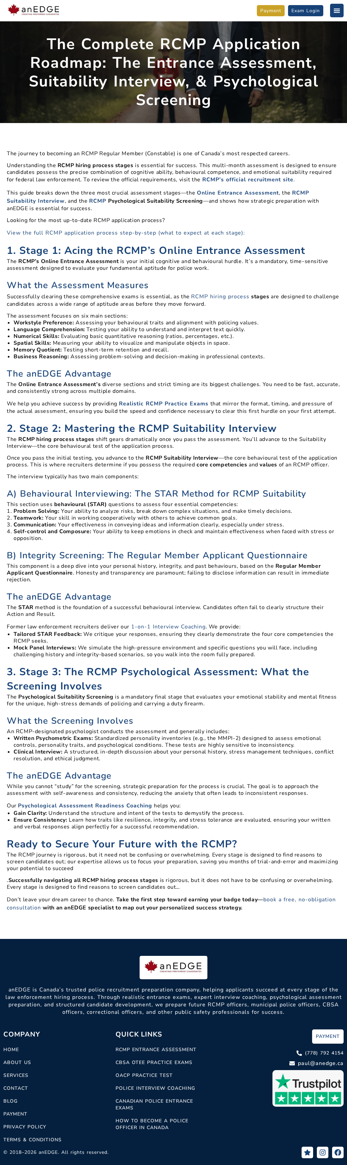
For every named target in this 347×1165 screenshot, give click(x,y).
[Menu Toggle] (337, 10)
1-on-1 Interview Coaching (168, 626)
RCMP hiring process (220, 296)
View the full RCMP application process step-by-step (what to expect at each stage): (126, 233)
